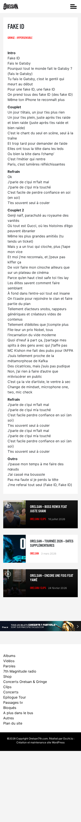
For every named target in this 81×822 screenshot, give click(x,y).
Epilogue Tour (14, 697)
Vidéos (8, 661)
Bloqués (9, 707)
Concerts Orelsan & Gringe (25, 681)
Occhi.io (68, 738)
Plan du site (12, 723)
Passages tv (13, 702)
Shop (7, 676)
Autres (8, 718)
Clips (7, 687)
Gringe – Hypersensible (20, 38)
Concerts (10, 692)
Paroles (9, 666)
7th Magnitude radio (19, 671)
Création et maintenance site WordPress (40, 742)
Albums (9, 655)
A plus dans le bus (18, 713)
